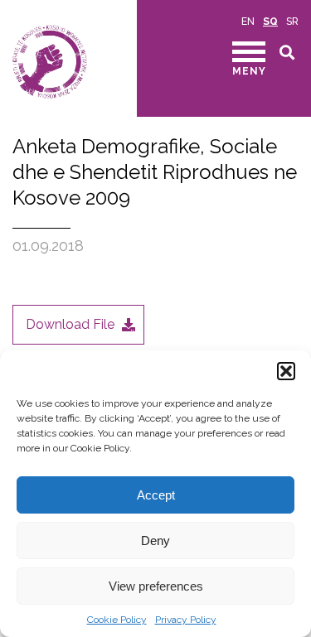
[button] (286, 371)
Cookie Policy (117, 619)
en (248, 21)
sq (270, 21)
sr (292, 21)
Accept (156, 495)
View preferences (156, 586)
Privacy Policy (185, 619)
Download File (70, 324)
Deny (155, 540)
